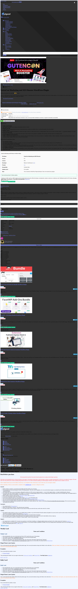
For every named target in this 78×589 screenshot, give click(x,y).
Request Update (39, 245)
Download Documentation (8, 98)
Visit (34, 162)
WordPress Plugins (6, 7)
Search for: (5, 51)
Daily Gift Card (24, 103)
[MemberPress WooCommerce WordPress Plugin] (16, 379)
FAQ (22, 496)
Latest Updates (7, 28)
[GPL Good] (9, 14)
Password (2, 204)
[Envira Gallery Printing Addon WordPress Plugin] (16, 410)
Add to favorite (5, 180)
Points (6, 35)
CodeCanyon (7, 23)
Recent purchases (8, 34)
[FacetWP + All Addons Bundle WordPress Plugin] (16, 312)
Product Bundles (8, 26)
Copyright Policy (8, 41)
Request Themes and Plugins (11, 27)
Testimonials (5, 5)
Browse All (6, 20)
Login (4, 8)
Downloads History (33, 498)
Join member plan (15, 2)
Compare (7, 30)
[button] (4, 186)
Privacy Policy (8, 39)
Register (4, 9)
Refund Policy (8, 40)
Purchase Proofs (8, 33)
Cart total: (5, 17)
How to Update (8, 46)
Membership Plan (40, 102)
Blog (4, 4)
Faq (6, 48)
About (5, 31)
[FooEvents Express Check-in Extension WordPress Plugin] (16, 347)
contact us (27, 497)
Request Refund (8, 43)
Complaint (7, 42)
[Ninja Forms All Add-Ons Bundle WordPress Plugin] (16, 282)
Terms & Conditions (9, 38)
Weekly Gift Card (32, 103)
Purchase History (41, 499)
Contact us (7, 49)
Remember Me (5, 209)
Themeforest (7, 24)
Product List (7, 37)
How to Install (8, 45)
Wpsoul (10, 226)
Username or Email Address (5, 199)
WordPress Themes (6, 6)
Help (5, 44)
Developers (6, 29)
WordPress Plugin (12, 235)
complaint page (28, 484)
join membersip (25, 112)
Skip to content (3, 1)
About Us (21, 523)
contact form (25, 513)
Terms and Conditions (23, 495)
